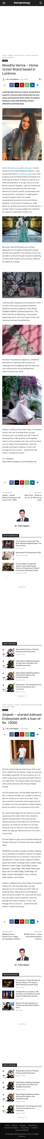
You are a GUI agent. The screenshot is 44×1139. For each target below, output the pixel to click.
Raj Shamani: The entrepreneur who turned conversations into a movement (29, 687)
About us (14, 1125)
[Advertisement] (22, 29)
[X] (17, 85)
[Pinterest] (22, 85)
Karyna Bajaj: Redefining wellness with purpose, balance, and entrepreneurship (28, 675)
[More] (37, 85)
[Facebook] (11, 85)
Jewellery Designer (25, 168)
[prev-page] (3, 577)
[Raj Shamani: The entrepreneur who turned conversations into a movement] (8, 688)
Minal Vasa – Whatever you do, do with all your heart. (33, 497)
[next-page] (7, 577)
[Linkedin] (32, 85)
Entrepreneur (6, 547)
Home (4, 55)
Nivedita (11, 168)
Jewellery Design (25, 174)
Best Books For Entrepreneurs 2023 (28, 552)
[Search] (41, 3)
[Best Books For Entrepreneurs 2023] (8, 556)
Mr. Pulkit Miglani (13, 79)
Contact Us (34, 1128)
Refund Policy (32, 1125)
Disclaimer (22, 1125)
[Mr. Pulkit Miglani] (3, 79)
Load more (21, 696)
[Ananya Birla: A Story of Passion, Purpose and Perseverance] (8, 652)
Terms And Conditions (11, 1128)
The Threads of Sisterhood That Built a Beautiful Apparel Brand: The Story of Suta (28, 543)
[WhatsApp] (27, 85)
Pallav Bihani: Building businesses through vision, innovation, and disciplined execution (28, 663)
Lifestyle (10, 55)
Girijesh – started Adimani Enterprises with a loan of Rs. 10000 (11, 497)
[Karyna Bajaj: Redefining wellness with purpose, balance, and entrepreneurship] (8, 676)
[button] (3, 3)
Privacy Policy (25, 1128)
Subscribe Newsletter (22, 1130)
